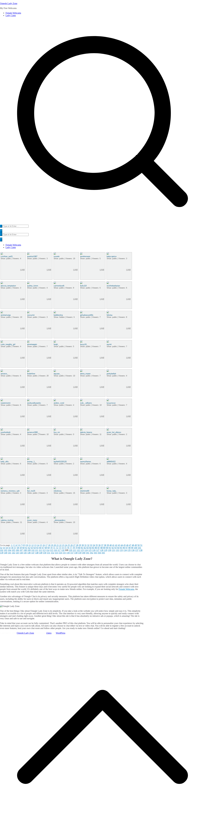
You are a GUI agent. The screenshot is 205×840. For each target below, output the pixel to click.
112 (40, 550)
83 (87, 548)
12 (32, 545)
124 (86, 550)
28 (77, 545)
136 (133, 550)
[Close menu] (1, 240)
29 (80, 545)
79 (76, 548)
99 (132, 548)
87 (99, 548)
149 (40, 553)
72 (57, 548)
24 (66, 545)
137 (136, 550)
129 (105, 550)
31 (85, 545)
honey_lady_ (112, 491)
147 (33, 553)
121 (74, 550)
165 (103, 553)
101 (139, 548)
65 (37, 548)
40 (110, 545)
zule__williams (86, 403)
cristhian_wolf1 (7, 256)
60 (23, 548)
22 (60, 545)
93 (115, 548)
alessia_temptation (8, 286)
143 (17, 553)
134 (125, 550)
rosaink (57, 256)
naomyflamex (85, 462)
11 (30, 545)
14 (38, 545)
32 (88, 545)
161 (87, 553)
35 (97, 545)
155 (64, 553)
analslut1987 (32, 256)
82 (85, 548)
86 (96, 548)
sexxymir (31, 315)
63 (32, 548)
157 (72, 553)
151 (48, 553)
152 (52, 553)
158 (76, 553)
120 (70, 550)
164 (99, 553)
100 (135, 548)
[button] (1, 229)
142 (13, 553)
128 (101, 550)
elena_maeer (85, 374)
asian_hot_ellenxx (114, 432)
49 (136, 545)
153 (56, 553)
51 (141, 545)
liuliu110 (83, 286)
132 (117, 550)
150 (44, 553)
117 (59, 550)
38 (105, 545)
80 (79, 548)
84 (90, 548)
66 (40, 548)
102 (1, 550)
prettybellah (111, 374)
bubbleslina (58, 315)
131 (113, 550)
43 (119, 545)
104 (9, 550)
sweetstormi (5, 403)
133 (121, 550)
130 (109, 550)
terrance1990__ (33, 432)
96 (124, 548)
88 (101, 548)
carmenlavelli (59, 286)
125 (90, 550)
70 (51, 548)
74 (62, 548)
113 (44, 550)
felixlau (109, 315)
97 (127, 548)
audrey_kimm (32, 286)
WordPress (60, 633)
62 (29, 548)
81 (82, 548)
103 (5, 550)
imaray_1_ (31, 462)
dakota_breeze (86, 432)
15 (41, 545)
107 (21, 550)
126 (94, 550)
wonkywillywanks (34, 403)
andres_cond (59, 403)
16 (44, 545)
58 (18, 548)
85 (93, 548)
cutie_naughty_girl (8, 344)
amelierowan (85, 256)
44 (122, 545)
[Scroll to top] (102, 838)
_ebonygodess (59, 520)
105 (13, 550)
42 (116, 545)
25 (69, 545)
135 (129, 550)
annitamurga (6, 315)
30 (83, 545)
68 (46, 548)
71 (54, 548)
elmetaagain (32, 344)
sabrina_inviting (7, 520)
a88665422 (111, 462)
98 (129, 548)
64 (34, 548)
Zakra (48, 633)
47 (130, 545)
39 (108, 545)
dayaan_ (57, 374)
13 (35, 545)
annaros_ (4, 374)
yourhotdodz (6, 432)
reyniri (109, 344)
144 (21, 553)
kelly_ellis (5, 462)
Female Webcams (13, 13)
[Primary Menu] (1, 231)
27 (74, 545)
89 (104, 548)
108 (25, 550)
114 (47, 550)
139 (1, 553)
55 (9, 548)
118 (62, 550)
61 (26, 548)
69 (48, 548)
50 (138, 545)
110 (32, 550)
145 (25, 553)
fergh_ (56, 344)
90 (107, 548)
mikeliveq (57, 491)
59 (21, 548)
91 (110, 548)
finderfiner (31, 374)
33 (91, 545)
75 (65, 548)
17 (46, 545)
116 (55, 550)
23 (63, 545)
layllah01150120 (60, 462)
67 (43, 548)
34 (94, 545)
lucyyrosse (111, 403)
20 (55, 545)
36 (99, 545)
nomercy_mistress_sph (10, 491)
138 (140, 550)
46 (127, 545)
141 (9, 553)
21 (57, 545)
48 (133, 545)
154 (60, 553)
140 (5, 553)
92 (113, 548)
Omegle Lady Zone (8, 3)
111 (36, 550)
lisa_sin (57, 432)
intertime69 (84, 491)
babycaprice (111, 256)
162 (91, 553)
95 (121, 548)
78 (74, 548)
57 (15, 548)
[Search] (1, 226)
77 (71, 548)
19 (52, 545)
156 (68, 553)
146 (29, 553)
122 (78, 550)
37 (102, 545)
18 (49, 545)
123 (82, 550)
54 (7, 548)
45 (124, 545)
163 (95, 553)
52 (1, 548)
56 (12, 548)
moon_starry (32, 520)
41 (113, 545)
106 (17, 550)
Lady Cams (11, 15)
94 (118, 548)
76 (68, 548)
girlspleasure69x (86, 315)
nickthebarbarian (113, 286)
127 (97, 550)
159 (79, 553)
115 (51, 550)
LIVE (22, 270)
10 (27, 545)
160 (83, 553)
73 (60, 548)
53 (4, 548)
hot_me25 (31, 491)
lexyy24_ (83, 344)
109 (29, 550)
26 (71, 545)
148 (36, 553)
